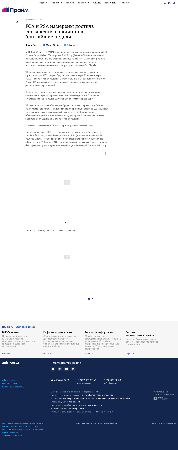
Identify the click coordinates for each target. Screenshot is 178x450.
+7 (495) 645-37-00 (60, 380)
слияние (71, 230)
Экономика (56, 3)
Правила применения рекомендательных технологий (22, 430)
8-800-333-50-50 (112, 381)
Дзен (59, 45)
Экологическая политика (12, 436)
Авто (53, 230)
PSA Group (30, 230)
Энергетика (83, 3)
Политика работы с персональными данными (20, 426)
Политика (70, 3)
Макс (48, 45)
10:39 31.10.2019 (32, 20)
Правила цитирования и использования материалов (23, 423)
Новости (43, 3)
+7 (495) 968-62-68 (86, 381)
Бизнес (61, 230)
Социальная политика (10, 433)
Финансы (97, 3)
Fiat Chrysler (43, 230)
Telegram (71, 45)
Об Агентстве (8, 380)
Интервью (125, 3)
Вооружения (110, 3)
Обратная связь (9, 383)
